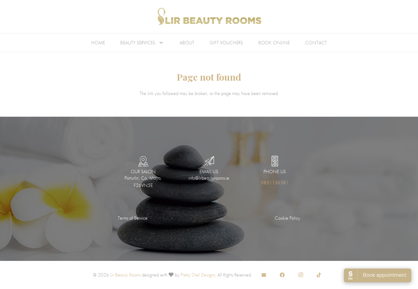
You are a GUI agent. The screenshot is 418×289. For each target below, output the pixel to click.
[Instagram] (300, 275)
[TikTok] (319, 275)
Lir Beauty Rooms (125, 275)
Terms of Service (132, 218)
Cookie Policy (287, 218)
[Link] (209, 16)
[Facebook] (282, 275)
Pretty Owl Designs (198, 275)
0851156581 (275, 182)
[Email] (264, 275)
